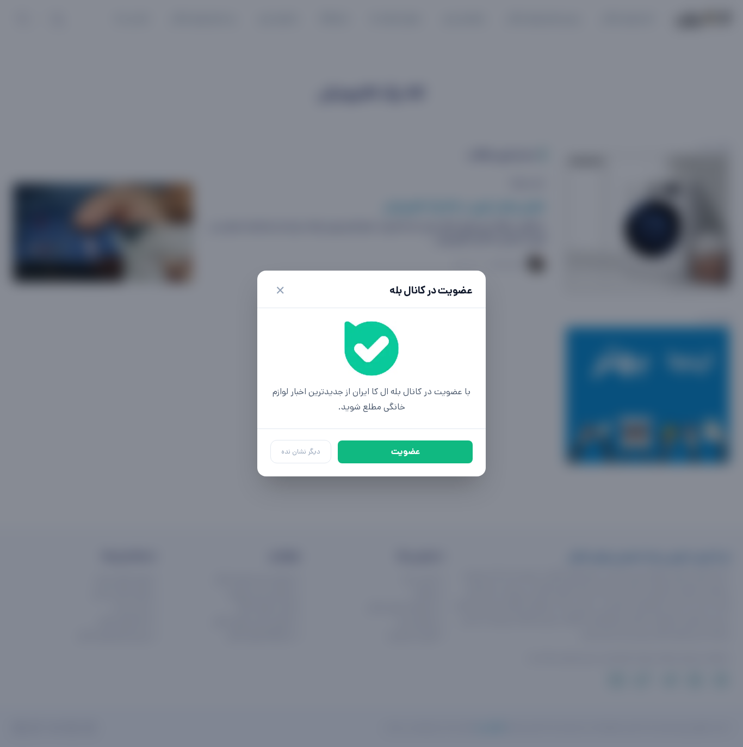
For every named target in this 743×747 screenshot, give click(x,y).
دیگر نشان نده (300, 451)
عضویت (405, 451)
